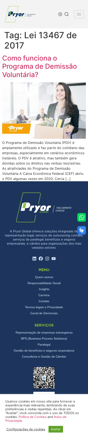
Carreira (44, 295)
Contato (44, 301)
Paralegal (44, 344)
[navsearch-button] (67, 15)
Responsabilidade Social (44, 283)
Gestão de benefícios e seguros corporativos (44, 350)
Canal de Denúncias (44, 313)
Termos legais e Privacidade (44, 307)
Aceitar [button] (55, 429)
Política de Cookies (33, 417)
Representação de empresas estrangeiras (44, 332)
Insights (44, 289)
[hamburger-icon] (79, 14)
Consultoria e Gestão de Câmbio (44, 356)
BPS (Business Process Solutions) (44, 338)
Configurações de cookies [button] (25, 429)
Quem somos (44, 277)
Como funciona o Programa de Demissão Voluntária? (39, 66)
